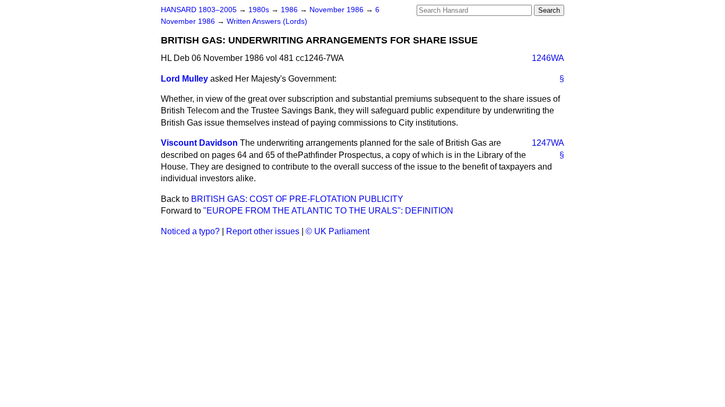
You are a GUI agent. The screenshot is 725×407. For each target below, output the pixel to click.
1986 (290, 10)
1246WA (548, 58)
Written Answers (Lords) (267, 21)
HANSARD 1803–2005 (199, 10)
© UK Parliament (337, 231)
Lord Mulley (184, 78)
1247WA (548, 142)
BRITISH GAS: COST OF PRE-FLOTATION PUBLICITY (297, 199)
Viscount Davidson (199, 142)
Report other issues (262, 231)
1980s (259, 10)
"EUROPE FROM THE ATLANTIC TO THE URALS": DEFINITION (328, 210)
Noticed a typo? (190, 231)
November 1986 (337, 10)
